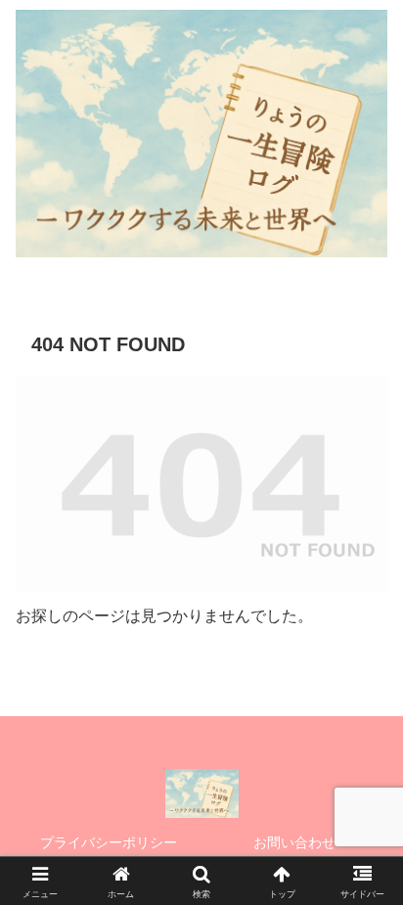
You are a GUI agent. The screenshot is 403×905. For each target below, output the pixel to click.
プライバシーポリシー (108, 842)
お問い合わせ (294, 842)
